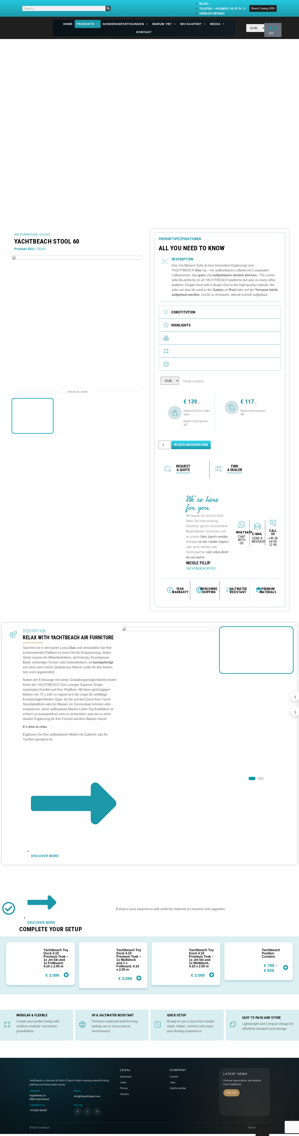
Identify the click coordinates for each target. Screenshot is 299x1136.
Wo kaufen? (191, 24)
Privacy (124, 1088)
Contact (174, 1076)
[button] (219, 312)
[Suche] (108, 8)
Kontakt (144, 32)
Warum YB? (162, 24)
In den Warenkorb (191, 445)
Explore (231, 1093)
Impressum (125, 1076)
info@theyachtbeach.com (87, 1096)
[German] (241, 27)
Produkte (85, 24)
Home (68, 24)
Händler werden (178, 1088)
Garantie (124, 1094)
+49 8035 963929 (38, 1110)
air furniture (26, 234)
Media (215, 24)
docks (44, 234)
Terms (123, 1082)
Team (172, 1082)
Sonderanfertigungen (123, 24)
